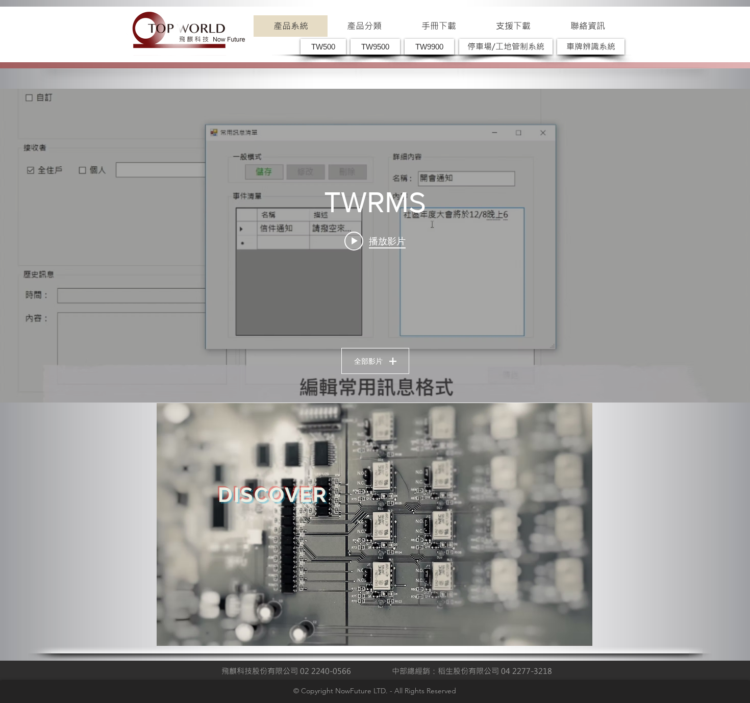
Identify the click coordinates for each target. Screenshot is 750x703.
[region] (374, 524)
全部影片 (368, 361)
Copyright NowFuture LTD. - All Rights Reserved (378, 690)
